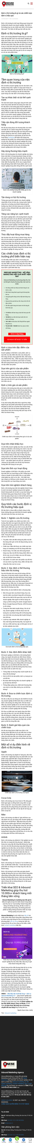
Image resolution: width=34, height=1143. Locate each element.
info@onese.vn (9, 1123)
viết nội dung (14, 921)
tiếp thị (26, 915)
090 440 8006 (20, 1120)
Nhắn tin (30, 1142)
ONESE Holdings (7, 1100)
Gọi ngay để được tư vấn (17, 339)
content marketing (10, 925)
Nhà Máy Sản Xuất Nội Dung (16, 994)
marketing (11, 137)
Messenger (23, 1142)
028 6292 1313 (11, 1120)
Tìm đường (4, 1142)
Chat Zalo (10, 1142)
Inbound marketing (10, 1013)
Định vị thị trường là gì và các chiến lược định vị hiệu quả (16, 14)
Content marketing (18, 1084)
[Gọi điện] (17, 1139)
